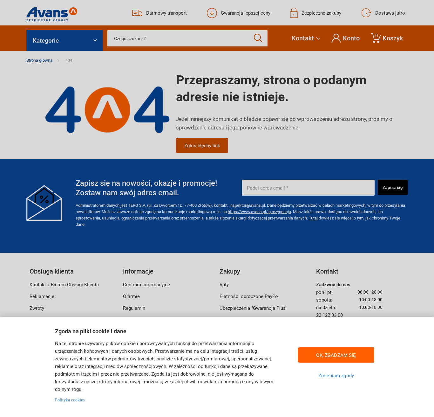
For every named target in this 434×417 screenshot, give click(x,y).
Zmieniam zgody (336, 375)
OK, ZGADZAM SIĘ (336, 355)
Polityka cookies (70, 400)
